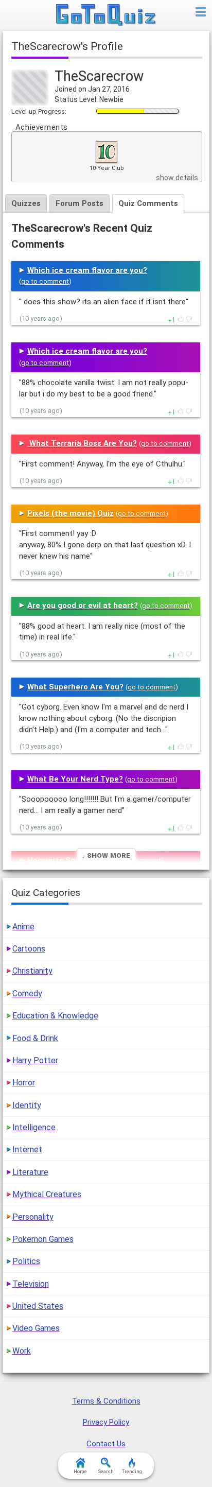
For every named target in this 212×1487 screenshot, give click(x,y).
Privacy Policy (106, 1422)
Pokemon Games (43, 1239)
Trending (132, 1471)
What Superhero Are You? (75, 686)
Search (106, 1471)
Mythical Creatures (46, 1194)
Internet (27, 1149)
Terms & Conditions (106, 1401)
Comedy (27, 993)
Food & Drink (35, 1038)
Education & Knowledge (55, 1016)
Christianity (32, 971)
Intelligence (34, 1127)
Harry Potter (35, 1060)
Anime (23, 926)
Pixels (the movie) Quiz (70, 513)
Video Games (36, 1328)
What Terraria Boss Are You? (82, 443)
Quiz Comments (148, 203)
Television (30, 1284)
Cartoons (28, 949)
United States (37, 1306)
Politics (26, 1261)
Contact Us (106, 1443)
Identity (26, 1105)
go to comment (45, 281)
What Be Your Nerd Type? (75, 779)
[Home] (106, 15)
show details (177, 178)
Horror (23, 1082)
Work (21, 1351)
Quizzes (26, 203)
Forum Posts (79, 203)
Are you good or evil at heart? (82, 605)
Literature (30, 1172)
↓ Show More (106, 855)
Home (80, 1471)
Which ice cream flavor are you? (87, 270)
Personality (33, 1217)
